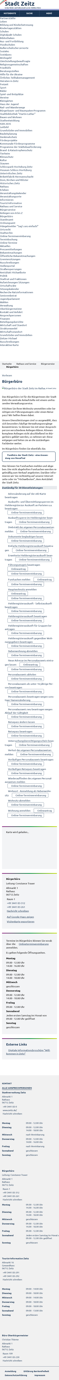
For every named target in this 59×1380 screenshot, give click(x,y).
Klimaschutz (6, 156)
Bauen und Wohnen (11, 117)
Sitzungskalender (9, 288)
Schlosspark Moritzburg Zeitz (16, 166)
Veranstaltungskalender (13, 193)
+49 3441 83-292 (10, 1276)
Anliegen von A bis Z (11, 212)
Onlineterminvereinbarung (34, 943)
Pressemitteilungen (11, 249)
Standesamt (6, 219)
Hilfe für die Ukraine (11, 74)
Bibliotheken (7, 37)
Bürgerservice (8, 209)
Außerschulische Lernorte (14, 47)
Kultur (3, 160)
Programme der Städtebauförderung (20, 146)
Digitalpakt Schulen (11, 34)
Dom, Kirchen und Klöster (14, 179)
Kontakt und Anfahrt (11, 312)
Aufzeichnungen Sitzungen (14, 282)
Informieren (6, 199)
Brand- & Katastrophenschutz (16, 150)
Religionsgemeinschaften (14, 64)
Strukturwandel (8, 328)
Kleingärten (6, 100)
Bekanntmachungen (11, 252)
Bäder (3, 90)
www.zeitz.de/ (10, 1110)
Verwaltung (6, 305)
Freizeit (4, 84)
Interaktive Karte (9, 344)
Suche (29, 13)
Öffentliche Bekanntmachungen (17, 255)
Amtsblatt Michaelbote (13, 272)
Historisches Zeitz (10, 183)
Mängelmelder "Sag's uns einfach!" (19, 226)
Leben (3, 21)
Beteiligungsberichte (11, 321)
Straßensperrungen (11, 269)
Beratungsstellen (9, 71)
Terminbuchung (8, 239)
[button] (49, 13)
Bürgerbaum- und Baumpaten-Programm (23, 110)
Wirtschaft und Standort (13, 325)
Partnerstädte (8, 18)
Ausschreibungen (9, 262)
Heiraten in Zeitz (9, 80)
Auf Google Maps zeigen (20, 916)
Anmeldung (10, 1371)
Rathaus (4, 186)
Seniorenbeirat (8, 295)
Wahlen (4, 302)
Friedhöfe (5, 67)
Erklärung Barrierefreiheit (36, 1371)
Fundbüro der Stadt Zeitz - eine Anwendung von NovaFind (26, 457)
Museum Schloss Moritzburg (16, 169)
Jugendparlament (10, 298)
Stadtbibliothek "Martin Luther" (18, 113)
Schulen (4, 31)
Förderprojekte (8, 140)
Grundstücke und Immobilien (16, 130)
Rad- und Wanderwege (12, 107)
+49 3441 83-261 (15, 906)
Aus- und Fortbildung (11, 41)
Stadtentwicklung (9, 120)
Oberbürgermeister (11, 308)
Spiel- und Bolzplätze (11, 94)
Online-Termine (8, 242)
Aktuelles (5, 245)
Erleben (4, 189)
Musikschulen (7, 44)
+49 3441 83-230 (10, 1357)
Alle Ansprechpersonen (17, 1087)
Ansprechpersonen (10, 315)
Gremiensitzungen (10, 259)
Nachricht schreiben (18, 910)
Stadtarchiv (6, 232)
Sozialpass (6, 54)
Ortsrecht (5, 229)
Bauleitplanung (8, 133)
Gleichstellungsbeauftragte (15, 61)
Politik (3, 275)
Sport (3, 87)
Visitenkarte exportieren (20, 921)
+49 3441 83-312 (15, 903)
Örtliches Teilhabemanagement (17, 77)
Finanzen (5, 318)
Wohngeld (6, 57)
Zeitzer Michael (8, 338)
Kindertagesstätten (10, 28)
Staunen (4, 163)
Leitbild (4, 127)
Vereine (4, 97)
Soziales (4, 51)
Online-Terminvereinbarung (15, 236)
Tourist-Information (11, 203)
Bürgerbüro (6, 216)
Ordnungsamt (7, 222)
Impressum (39, 1375)
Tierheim (5, 153)
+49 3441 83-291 (10, 1272)
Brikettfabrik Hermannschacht (16, 176)
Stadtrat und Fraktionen (13, 278)
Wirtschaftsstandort (11, 331)
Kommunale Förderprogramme (17, 143)
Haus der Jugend (9, 104)
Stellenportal (7, 265)
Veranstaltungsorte (10, 196)
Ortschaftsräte (8, 285)
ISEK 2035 (5, 123)
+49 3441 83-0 (9, 1106)
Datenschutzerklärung (16, 1375)
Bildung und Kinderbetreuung (16, 24)
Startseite (7, 363)
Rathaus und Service (11, 206)
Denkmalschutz (8, 136)
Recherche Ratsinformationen (16, 292)
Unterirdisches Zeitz (11, 173)
